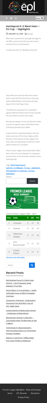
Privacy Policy (23, 397)
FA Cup (30, 33)
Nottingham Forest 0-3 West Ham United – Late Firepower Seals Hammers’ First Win (20, 283)
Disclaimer (35, 393)
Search (9, 176)
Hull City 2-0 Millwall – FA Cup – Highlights (23, 168)
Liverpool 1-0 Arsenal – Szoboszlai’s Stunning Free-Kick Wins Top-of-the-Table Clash (21, 303)
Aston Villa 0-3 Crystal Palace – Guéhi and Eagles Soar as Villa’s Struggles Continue (21, 293)
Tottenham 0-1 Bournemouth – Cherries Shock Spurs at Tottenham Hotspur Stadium (21, 331)
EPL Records (21, 393)
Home (9, 393)
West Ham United (18, 165)
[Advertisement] (22, 361)
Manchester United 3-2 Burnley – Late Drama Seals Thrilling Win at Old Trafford (21, 320)
